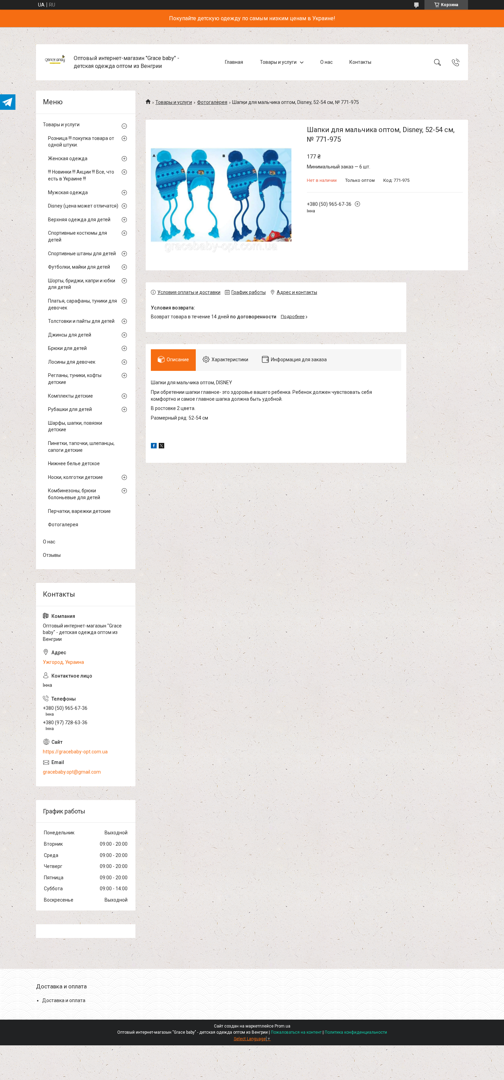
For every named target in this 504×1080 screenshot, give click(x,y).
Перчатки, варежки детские (79, 511)
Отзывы (52, 555)
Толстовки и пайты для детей (81, 321)
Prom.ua (282, 1026)
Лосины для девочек (71, 362)
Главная (234, 62)
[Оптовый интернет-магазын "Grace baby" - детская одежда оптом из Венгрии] (56, 62)
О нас (326, 62)
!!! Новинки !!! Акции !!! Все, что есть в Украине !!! (81, 175)
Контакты (360, 62)
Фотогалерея (212, 102)
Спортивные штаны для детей (82, 253)
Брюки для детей (67, 348)
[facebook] (154, 446)
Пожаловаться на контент (296, 1032)
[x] (161, 446)
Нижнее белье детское (74, 463)
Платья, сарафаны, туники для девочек (82, 304)
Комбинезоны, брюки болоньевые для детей (74, 494)
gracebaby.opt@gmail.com (72, 772)
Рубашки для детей (70, 409)
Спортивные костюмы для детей (77, 236)
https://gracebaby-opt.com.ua (75, 751)
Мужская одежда (68, 192)
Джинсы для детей (69, 335)
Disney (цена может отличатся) (83, 206)
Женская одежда (67, 158)
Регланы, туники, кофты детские (74, 379)
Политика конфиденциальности (356, 1032)
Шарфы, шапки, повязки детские (75, 426)
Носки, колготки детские (75, 477)
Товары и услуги (278, 62)
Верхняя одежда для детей (79, 219)
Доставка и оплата (63, 1000)
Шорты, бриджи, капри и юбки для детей (81, 284)
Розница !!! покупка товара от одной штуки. (81, 142)
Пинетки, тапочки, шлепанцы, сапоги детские (81, 447)
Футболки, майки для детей (79, 267)
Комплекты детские (70, 396)
